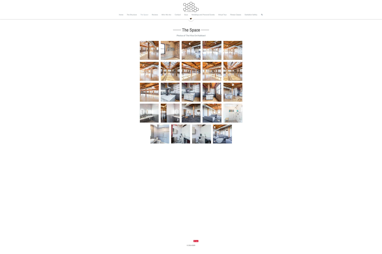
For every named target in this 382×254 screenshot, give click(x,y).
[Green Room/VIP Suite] (222, 134)
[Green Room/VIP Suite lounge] (212, 113)
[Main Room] (149, 50)
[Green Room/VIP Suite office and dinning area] (191, 113)
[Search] (262, 14)
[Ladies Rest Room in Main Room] (149, 113)
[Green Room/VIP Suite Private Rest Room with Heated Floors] (159, 134)
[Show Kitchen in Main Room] (170, 92)
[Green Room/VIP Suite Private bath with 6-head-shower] (232, 113)
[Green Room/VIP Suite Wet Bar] (180, 134)
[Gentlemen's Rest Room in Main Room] (170, 113)
